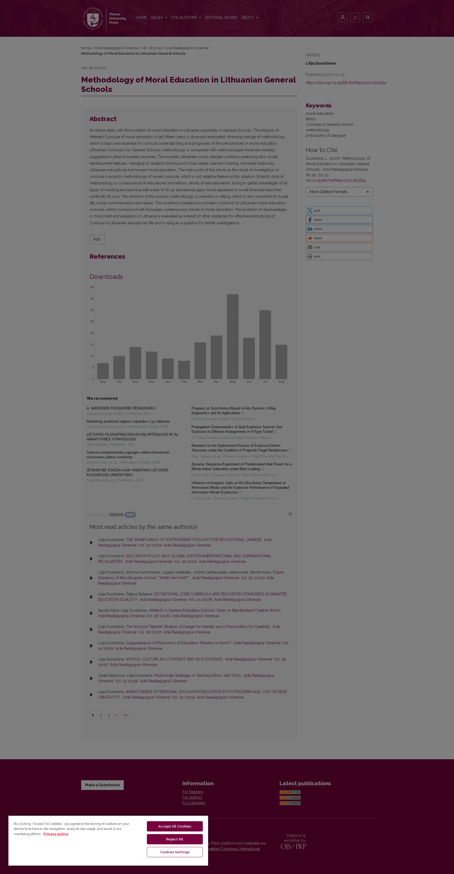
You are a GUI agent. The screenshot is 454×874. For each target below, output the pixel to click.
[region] (108, 840)
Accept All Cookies (174, 826)
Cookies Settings (175, 852)
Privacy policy (55, 834)
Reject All (174, 839)
